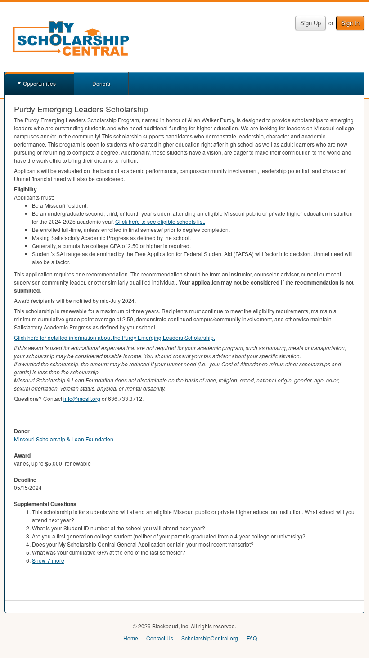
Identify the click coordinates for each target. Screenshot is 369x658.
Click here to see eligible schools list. (160, 221)
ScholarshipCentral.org (209, 638)
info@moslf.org (81, 398)
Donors (101, 83)
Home (130, 638)
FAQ (252, 638)
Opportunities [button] (39, 83)
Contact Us (159, 638)
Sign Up (310, 22)
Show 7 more (48, 560)
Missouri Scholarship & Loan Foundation (63, 439)
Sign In (350, 22)
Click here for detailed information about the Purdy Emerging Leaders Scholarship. (114, 337)
